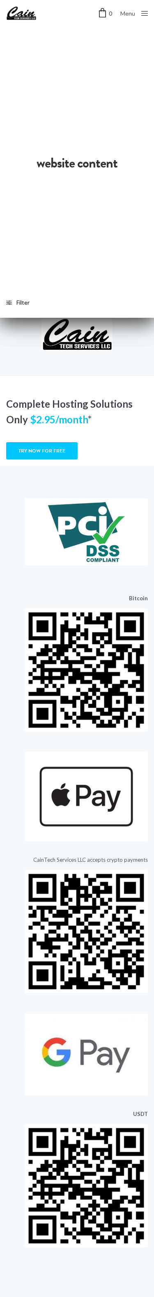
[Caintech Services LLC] (21, 13)
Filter (23, 302)
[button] (42, 450)
